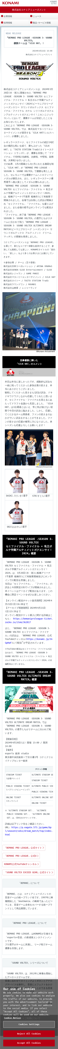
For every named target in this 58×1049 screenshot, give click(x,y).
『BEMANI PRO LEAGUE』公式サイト (23, 847)
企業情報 (8, 16)
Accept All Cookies (29, 1043)
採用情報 (8, 23)
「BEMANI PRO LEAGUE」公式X (20, 856)
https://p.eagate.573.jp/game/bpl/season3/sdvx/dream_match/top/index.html (29, 831)
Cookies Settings (29, 1024)
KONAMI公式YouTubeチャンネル (20, 864)
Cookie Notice (12, 1018)
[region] (29, 1014)
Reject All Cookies (29, 1033)
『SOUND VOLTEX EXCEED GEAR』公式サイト (27, 872)
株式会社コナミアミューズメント (29, 9)
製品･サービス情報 (42, 23)
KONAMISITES (53, 3)
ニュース (37, 16)
